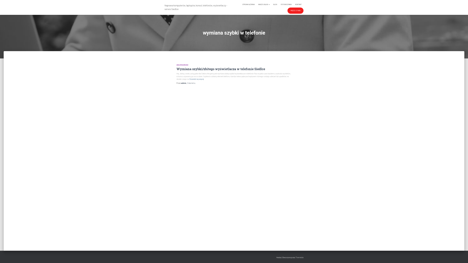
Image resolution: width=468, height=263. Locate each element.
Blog (275, 4)
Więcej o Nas (295, 10)
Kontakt (298, 4)
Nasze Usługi (263, 4)
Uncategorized (182, 65)
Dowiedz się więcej (197, 79)
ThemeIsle (299, 257)
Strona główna (248, 4)
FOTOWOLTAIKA (286, 4)
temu (191, 83)
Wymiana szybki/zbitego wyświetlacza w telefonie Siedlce (220, 69)
